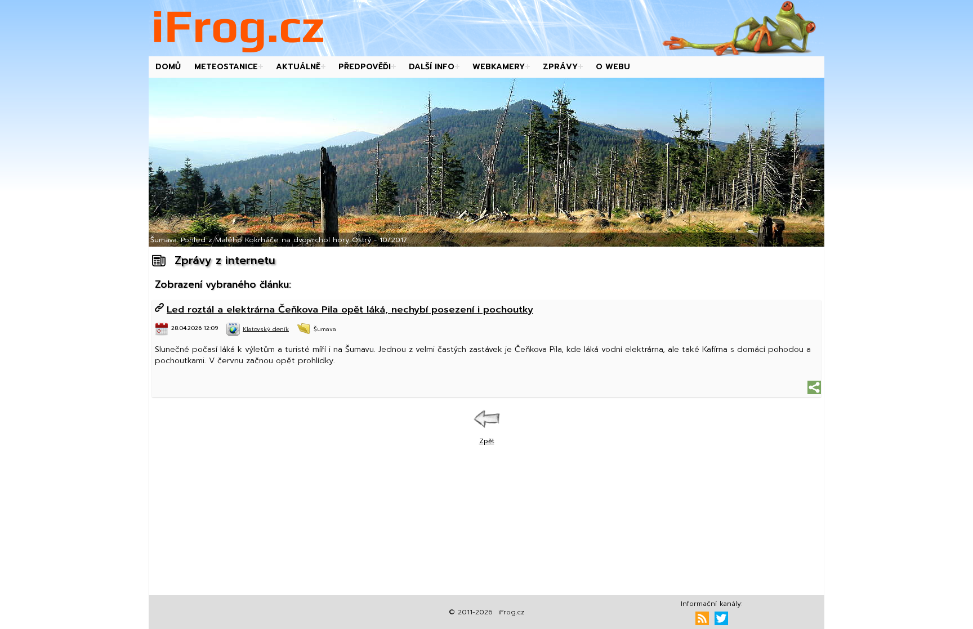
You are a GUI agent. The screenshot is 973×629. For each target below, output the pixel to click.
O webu (613, 67)
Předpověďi (364, 67)
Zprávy (560, 67)
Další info (431, 67)
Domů (168, 67)
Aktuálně (298, 67)
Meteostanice (226, 67)
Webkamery (498, 67)
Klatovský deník (266, 328)
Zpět (486, 441)
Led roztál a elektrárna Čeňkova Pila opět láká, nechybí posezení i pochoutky (350, 309)
